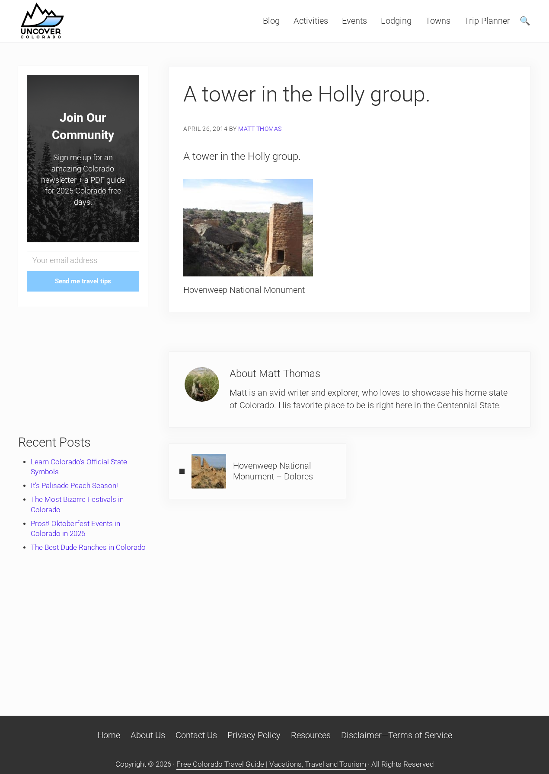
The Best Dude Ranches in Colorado (88, 547)
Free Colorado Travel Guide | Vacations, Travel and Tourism (271, 764)
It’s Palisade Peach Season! (74, 486)
